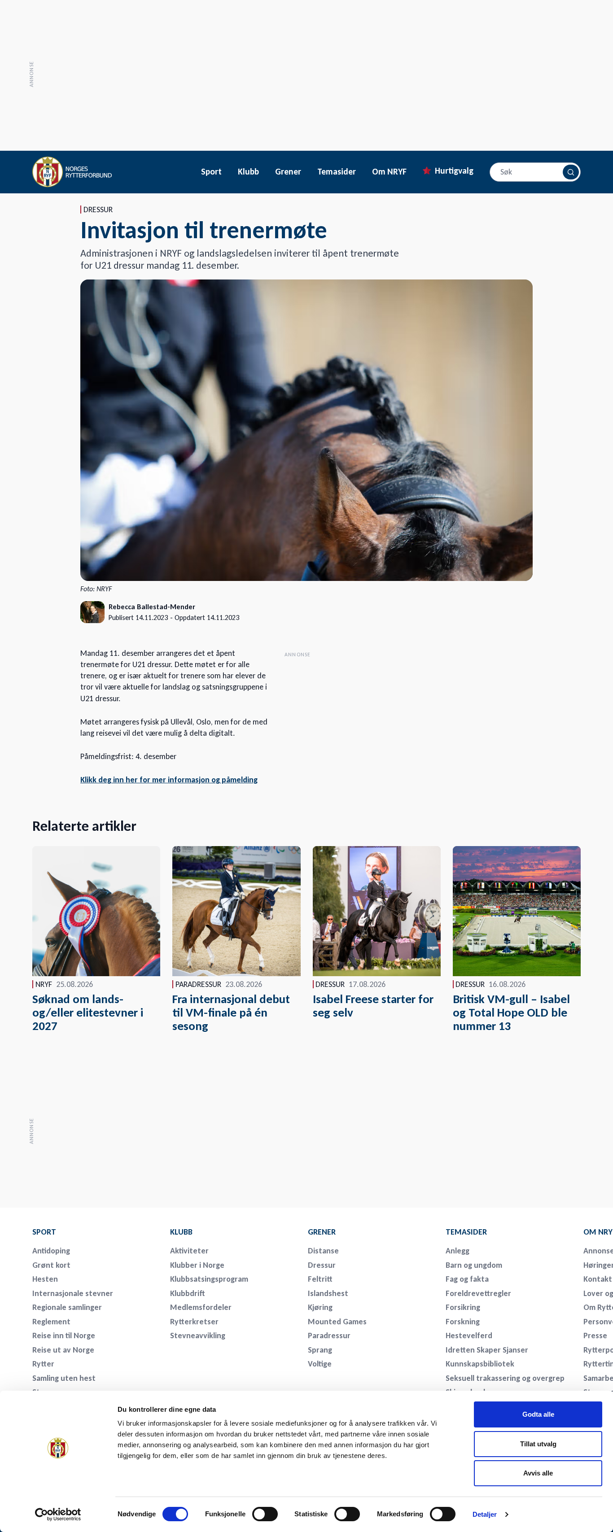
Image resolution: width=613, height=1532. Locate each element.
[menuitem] (95, 1232)
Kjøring (320, 1307)
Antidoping (51, 1251)
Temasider (336, 171)
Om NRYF (389, 171)
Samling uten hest (64, 1378)
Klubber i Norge (197, 1265)
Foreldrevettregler (478, 1293)
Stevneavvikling (197, 1335)
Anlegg (457, 1251)
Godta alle (538, 1414)
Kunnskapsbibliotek (480, 1364)
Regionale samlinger (67, 1307)
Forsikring (463, 1307)
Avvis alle (538, 1473)
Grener (288, 171)
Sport (211, 171)
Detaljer (485, 1514)
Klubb (248, 171)
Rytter (43, 1364)
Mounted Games (337, 1322)
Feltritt (320, 1279)
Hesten (45, 1279)
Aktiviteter (189, 1251)
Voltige (320, 1364)
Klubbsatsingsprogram (209, 1279)
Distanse (323, 1251)
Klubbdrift (187, 1293)
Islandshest (328, 1293)
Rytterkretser (194, 1322)
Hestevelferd (469, 1335)
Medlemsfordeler (201, 1307)
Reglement (51, 1322)
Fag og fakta (467, 1279)
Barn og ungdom (474, 1265)
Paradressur (329, 1335)
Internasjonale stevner (72, 1293)
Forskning (463, 1322)
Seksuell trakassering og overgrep (505, 1378)
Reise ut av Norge (63, 1350)
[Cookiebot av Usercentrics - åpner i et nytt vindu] (58, 1514)
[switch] (265, 1514)
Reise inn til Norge (63, 1335)
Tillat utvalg (538, 1444)
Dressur (322, 1265)
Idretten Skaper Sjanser (487, 1350)
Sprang (320, 1350)
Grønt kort (51, 1265)
